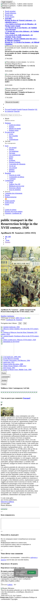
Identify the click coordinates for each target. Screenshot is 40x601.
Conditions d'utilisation (21, 597)
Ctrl (20, 323)
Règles (11, 597)
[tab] (8, 236)
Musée (10, 119)
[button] (10, 11)
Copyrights (14, 599)
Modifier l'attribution (7, 316)
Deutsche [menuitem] (31, 109)
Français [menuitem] (25, 109)
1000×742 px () (22, 318)
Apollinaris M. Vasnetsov (14, 320)
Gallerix (10, 584)
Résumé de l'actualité (12, 102)
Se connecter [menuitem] (9, 111)
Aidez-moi (4, 595)
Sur (14, 595)
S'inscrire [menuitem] (17, 111)
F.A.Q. (10, 595)
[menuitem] (35, 109)
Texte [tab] (7, 240)
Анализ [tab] (7, 242)
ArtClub (10, 142)
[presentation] (22, 244)
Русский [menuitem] (8, 109)
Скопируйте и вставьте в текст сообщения (15, 579)
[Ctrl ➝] (11, 357)
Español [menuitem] (19, 109)
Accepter (31, 572)
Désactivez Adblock (7, 502)
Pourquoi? (26, 398)
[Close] (21, 115)
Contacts (18, 595)
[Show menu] (14, 2)
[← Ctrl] (10, 341)
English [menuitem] (13, 109)
